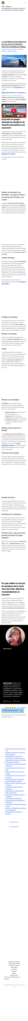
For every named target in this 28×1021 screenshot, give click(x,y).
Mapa (14, 973)
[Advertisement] (14, 26)
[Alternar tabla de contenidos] (20, 710)
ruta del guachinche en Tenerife (11, 444)
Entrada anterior (14, 822)
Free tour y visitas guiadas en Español (12, 978)
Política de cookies (14, 966)
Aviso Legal (14, 967)
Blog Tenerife (14, 975)
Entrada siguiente (14, 827)
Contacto (14, 971)
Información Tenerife (14, 962)
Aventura (4, 49)
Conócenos (14, 969)
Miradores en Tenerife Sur (8, 154)
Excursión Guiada (11, 49)
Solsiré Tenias (7, 683)
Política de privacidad (14, 964)
